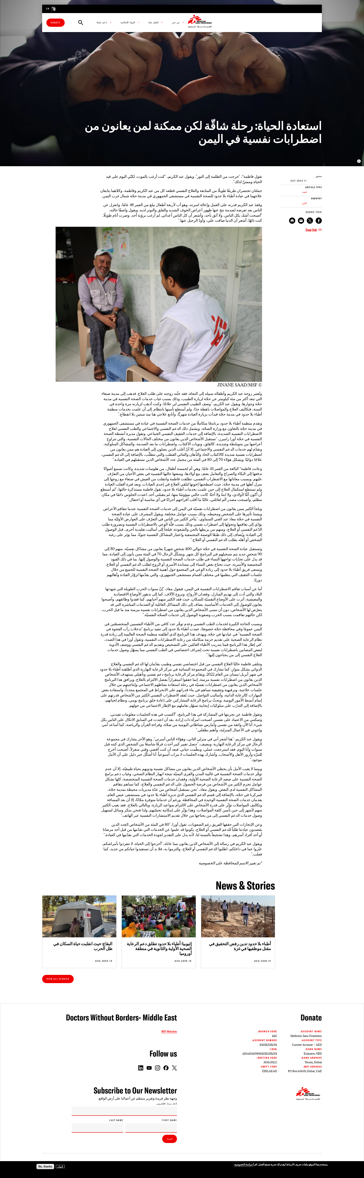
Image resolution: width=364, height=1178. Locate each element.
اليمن (304, 203)
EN (48, 8)
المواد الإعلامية (127, 22)
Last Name (116, 1120)
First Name (169, 1120)
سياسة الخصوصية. (243, 1164)
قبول (60, 1166)
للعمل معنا (153, 22)
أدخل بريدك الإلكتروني (167, 1103)
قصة (304, 191)
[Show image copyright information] (359, 161)
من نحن (175, 22)
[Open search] (80, 22)
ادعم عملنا (102, 22)
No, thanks (45, 1166)
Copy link (311, 230)
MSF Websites (169, 1031)
